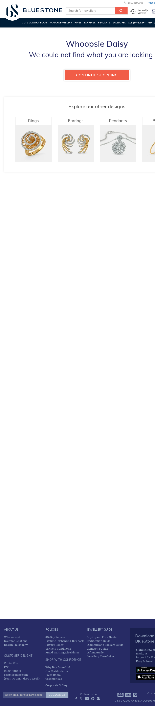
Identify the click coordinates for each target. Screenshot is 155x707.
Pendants (104, 22)
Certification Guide (98, 641)
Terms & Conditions (58, 648)
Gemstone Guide (97, 648)
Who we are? (12, 637)
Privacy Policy (54, 644)
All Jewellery (137, 22)
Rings (78, 22)
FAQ (6, 667)
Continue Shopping (97, 75)
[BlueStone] (34, 10)
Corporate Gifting (56, 685)
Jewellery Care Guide (100, 656)
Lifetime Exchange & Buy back (64, 641)
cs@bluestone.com (16, 674)
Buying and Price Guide (101, 637)
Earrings (90, 22)
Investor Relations (15, 641)
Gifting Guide (95, 652)
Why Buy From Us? (57, 667)
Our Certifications (56, 671)
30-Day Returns (55, 637)
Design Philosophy (16, 644)
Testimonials (53, 678)
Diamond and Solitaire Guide (105, 644)
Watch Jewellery (61, 22)
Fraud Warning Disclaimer (62, 652)
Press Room (53, 674)
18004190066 (12, 670)
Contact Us (11, 663)
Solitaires (119, 22)
